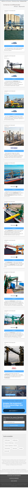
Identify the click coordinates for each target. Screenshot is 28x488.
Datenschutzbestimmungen (15, 427)
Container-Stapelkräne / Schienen (10, 445)
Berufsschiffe (6, 451)
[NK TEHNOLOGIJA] (14, 186)
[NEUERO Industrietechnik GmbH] (14, 148)
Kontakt (14, 114)
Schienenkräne (7, 448)
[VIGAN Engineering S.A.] (14, 42)
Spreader (21, 448)
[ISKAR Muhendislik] (14, 367)
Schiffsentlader (7, 440)
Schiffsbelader (15, 440)
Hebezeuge (15, 448)
